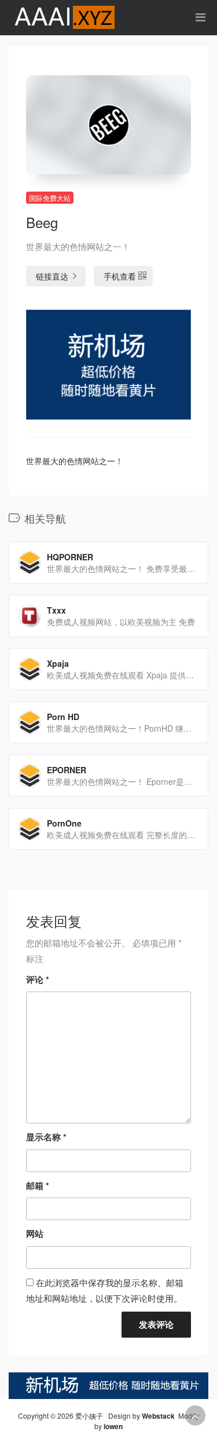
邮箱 (37, 1185)
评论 (37, 979)
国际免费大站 (50, 198)
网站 (34, 1233)
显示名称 (46, 1136)
